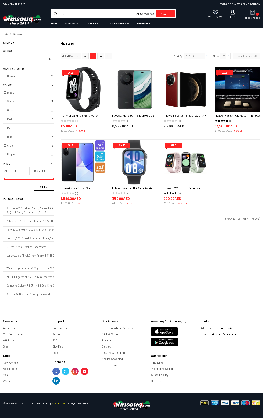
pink (9, 128)
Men (5, 375)
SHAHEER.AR (59, 403)
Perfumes (143, 23)
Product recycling (162, 368)
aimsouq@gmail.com (225, 334)
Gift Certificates (13, 334)
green (10, 145)
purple (11, 154)
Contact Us (59, 328)
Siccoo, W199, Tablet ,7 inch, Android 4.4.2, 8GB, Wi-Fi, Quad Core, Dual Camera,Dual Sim (36, 210)
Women (7, 381)
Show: (216, 56)
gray (10, 110)
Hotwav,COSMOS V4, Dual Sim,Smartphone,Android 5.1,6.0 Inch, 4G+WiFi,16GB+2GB (54, 229)
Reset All (44, 187)
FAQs (55, 340)
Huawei (17, 34)
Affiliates (9, 340)
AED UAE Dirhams (13, 3)
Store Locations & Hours (117, 328)
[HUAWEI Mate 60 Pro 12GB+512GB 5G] (134, 89)
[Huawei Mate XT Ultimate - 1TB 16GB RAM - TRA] (237, 89)
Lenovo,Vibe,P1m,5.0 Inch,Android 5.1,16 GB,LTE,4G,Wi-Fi (37, 257)
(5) (179, 193)
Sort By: (178, 56)
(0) (76, 120)
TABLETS (92, 23)
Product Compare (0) (246, 55)
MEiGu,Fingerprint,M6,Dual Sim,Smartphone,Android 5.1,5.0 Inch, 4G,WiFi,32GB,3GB (54, 277)
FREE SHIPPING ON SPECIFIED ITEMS (240, 3)
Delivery (106, 346)
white (10, 101)
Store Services (111, 365)
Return (56, 334)
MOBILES (70, 23)
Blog (6, 346)
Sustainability (159, 375)
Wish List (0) (215, 17)
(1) (230, 120)
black (10, 92)
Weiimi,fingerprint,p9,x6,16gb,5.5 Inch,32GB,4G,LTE (35, 268)
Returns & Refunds (113, 352)
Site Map (57, 346)
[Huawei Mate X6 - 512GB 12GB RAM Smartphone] (186, 89)
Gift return (157, 381)
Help (55, 352)
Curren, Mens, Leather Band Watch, (27, 247)
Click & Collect (111, 334)
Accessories (10, 368)
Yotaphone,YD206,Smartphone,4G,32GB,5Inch (33, 221)
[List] (100, 56)
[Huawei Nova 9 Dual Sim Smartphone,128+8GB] (83, 162)
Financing (157, 362)
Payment (107, 340)
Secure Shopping (112, 358)
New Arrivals (11, 362)
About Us (9, 328)
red (9, 119)
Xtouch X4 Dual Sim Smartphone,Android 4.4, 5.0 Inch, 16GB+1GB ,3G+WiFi (49, 294)
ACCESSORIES (117, 23)
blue (9, 136)
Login (233, 17)
